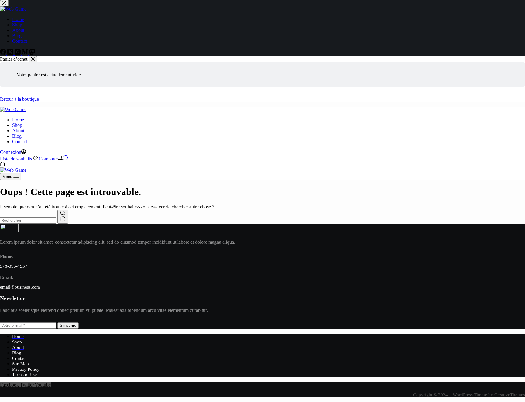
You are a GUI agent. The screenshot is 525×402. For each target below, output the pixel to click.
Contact (19, 141)
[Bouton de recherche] (62, 217)
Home (18, 119)
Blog (17, 136)
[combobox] (28, 220)
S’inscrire (68, 325)
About (18, 130)
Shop (17, 125)
